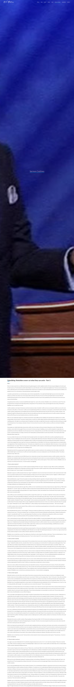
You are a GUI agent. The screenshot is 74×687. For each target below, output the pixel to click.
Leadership (64, 2)
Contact (68, 2)
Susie (41, 2)
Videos (49, 2)
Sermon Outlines (57, 2)
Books (45, 2)
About (38, 2)
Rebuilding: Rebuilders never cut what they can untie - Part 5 (29, 380)
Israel (52, 2)
